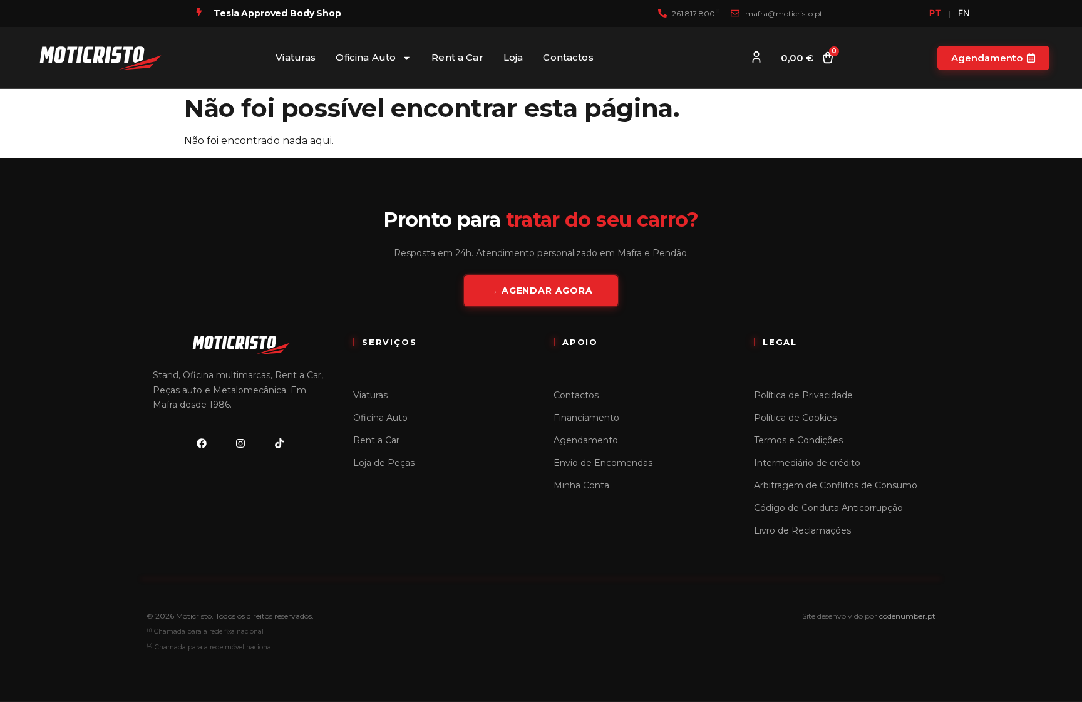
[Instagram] (240, 443)
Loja (513, 57)
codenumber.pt (907, 616)
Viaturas (296, 57)
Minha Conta (581, 485)
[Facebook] (202, 443)
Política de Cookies (795, 417)
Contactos (568, 57)
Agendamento (586, 440)
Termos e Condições (798, 440)
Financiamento (586, 417)
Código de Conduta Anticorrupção (828, 508)
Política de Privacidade (803, 395)
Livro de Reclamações (802, 530)
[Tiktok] (279, 443)
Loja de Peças (384, 462)
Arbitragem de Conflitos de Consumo (835, 485)
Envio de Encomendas (603, 462)
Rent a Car (457, 57)
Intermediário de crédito (807, 462)
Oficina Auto (366, 57)
